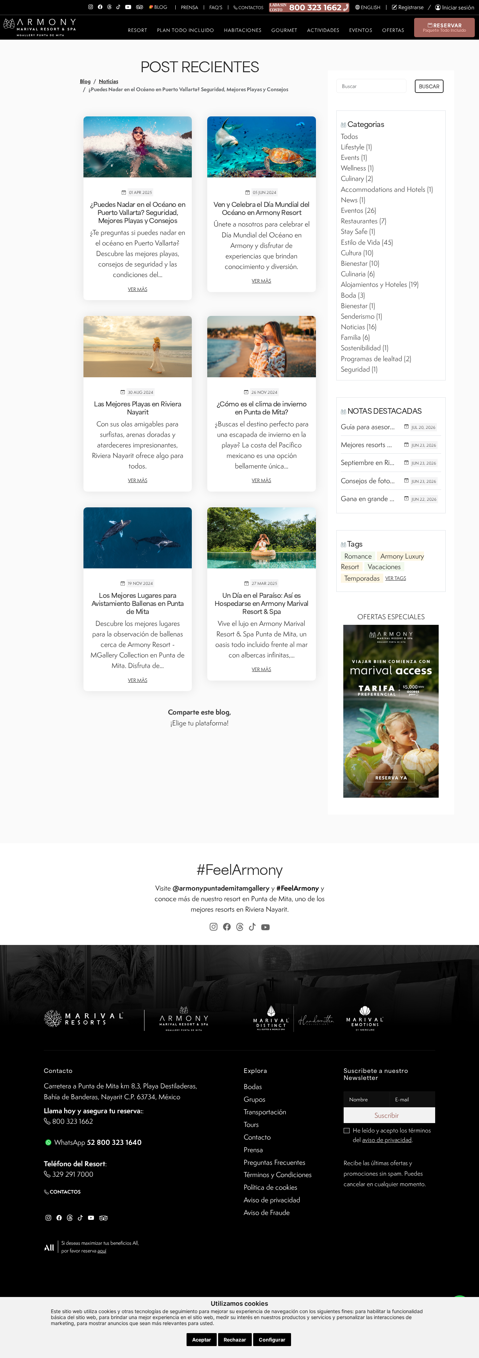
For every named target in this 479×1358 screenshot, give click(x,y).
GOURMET (284, 30)
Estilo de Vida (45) (367, 242)
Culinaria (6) (358, 273)
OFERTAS (393, 30)
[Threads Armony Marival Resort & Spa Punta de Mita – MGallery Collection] (109, 5)
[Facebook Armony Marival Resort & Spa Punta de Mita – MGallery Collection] (100, 5)
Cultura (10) (357, 252)
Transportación (265, 1111)
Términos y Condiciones (278, 1174)
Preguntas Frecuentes (274, 1162)
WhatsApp (97, 1142)
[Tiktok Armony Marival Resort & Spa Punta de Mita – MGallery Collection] (118, 5)
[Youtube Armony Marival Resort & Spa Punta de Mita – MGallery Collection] (128, 5)
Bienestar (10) (360, 263)
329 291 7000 (71, 1174)
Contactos (250, 7)
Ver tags (395, 578)
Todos (349, 136)
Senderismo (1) (361, 316)
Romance (358, 556)
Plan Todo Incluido (185, 30)
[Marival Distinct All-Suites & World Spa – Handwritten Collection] (293, 1017)
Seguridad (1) (359, 369)
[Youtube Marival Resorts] (91, 1217)
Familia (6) (355, 337)
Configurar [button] (272, 1340)
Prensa (189, 7)
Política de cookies (270, 1187)
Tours (251, 1124)
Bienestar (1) (358, 305)
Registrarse (410, 7)
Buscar (429, 86)
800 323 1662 (71, 1121)
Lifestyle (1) (356, 146)
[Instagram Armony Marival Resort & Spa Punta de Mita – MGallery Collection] (90, 5)
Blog (85, 81)
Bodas (253, 1086)
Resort (137, 30)
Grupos (254, 1099)
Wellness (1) (357, 168)
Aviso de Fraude (267, 1212)
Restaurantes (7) (363, 220)
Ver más (137, 289)
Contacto (257, 1137)
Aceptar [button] (201, 1340)
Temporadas (362, 578)
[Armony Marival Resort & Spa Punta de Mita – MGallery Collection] (183, 1017)
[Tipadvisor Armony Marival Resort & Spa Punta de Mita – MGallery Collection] (139, 5)
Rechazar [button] (235, 1340)
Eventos (360, 30)
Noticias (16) (359, 326)
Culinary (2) (357, 178)
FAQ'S (215, 7)
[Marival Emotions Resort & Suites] (365, 1017)
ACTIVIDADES (323, 30)
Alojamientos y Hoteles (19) (380, 284)
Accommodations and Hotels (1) (387, 189)
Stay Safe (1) (358, 231)
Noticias (108, 81)
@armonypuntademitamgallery (221, 888)
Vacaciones (384, 566)
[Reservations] (309, 7)
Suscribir (387, 1115)
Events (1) (354, 157)
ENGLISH (370, 7)
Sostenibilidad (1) (365, 347)
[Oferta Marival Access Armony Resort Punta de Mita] (391, 710)
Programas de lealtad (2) (376, 358)
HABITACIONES (243, 30)
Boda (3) (353, 295)
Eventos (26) (358, 210)
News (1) (353, 199)
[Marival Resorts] (83, 1017)
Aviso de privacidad (272, 1199)
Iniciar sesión (457, 7)
